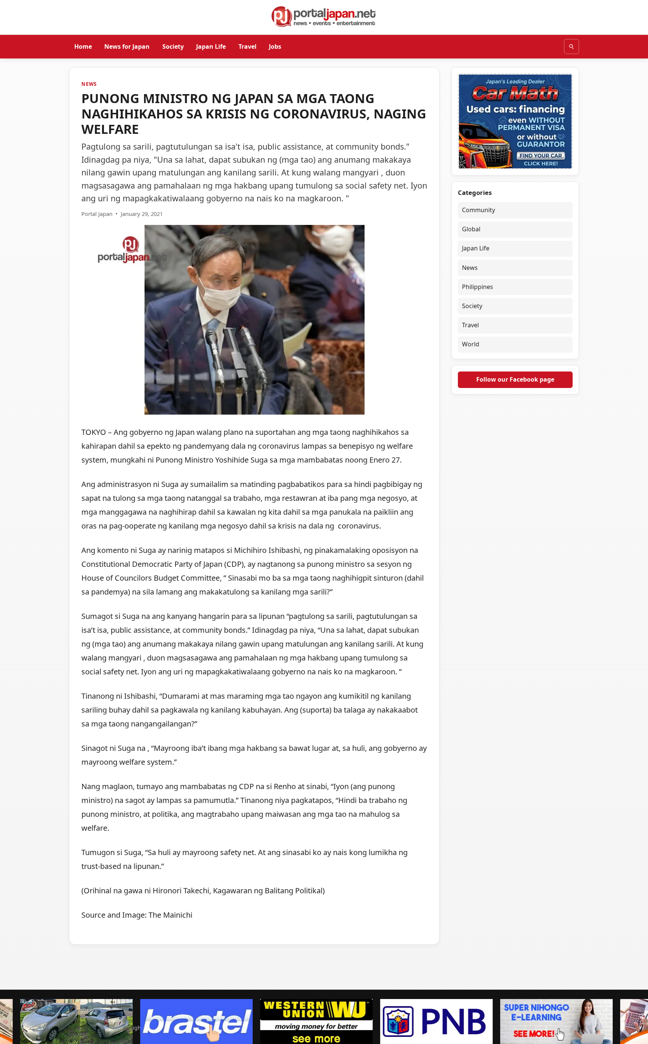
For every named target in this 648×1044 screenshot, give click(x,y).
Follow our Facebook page (515, 379)
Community (478, 210)
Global (471, 229)
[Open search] (571, 46)
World (470, 344)
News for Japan (127, 46)
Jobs (275, 46)
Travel (247, 46)
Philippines (477, 287)
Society (173, 46)
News (89, 84)
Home (83, 46)
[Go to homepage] (324, 16)
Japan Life (211, 46)
